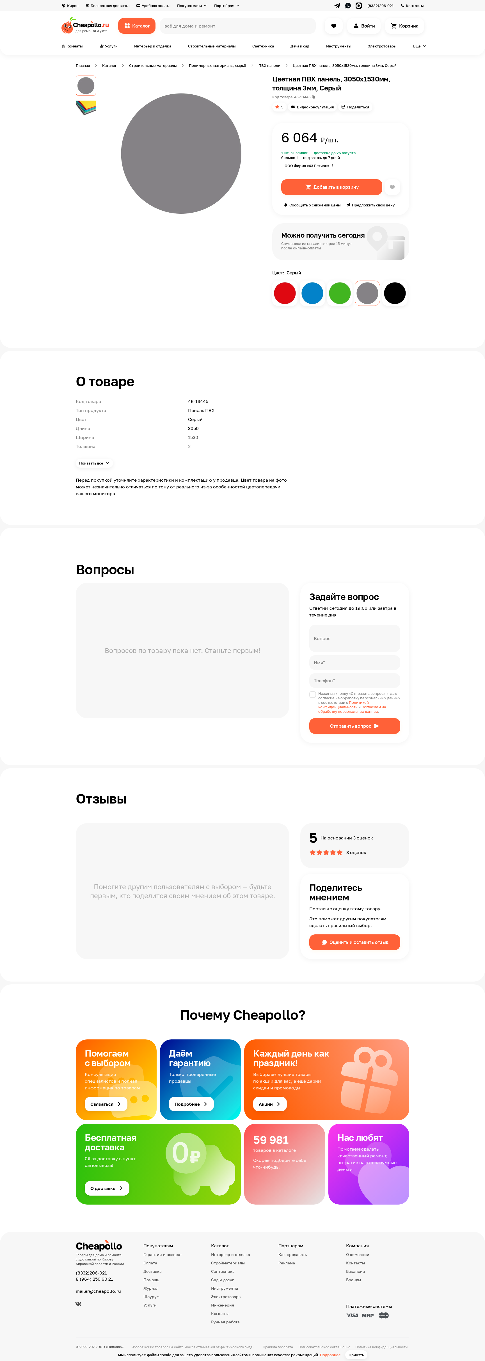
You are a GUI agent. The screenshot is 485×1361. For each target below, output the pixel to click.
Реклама (286, 1262)
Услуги (150, 1305)
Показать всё (91, 463)
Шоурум (151, 1296)
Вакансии (355, 1271)
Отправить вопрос (350, 726)
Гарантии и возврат (162, 1254)
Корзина (408, 26)
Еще (417, 46)
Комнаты (219, 1313)
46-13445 (302, 97)
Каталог (141, 26)
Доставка (152, 1271)
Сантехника (263, 46)
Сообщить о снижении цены (314, 205)
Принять (356, 1355)
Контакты (415, 5)
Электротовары (382, 46)
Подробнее (330, 1355)
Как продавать (292, 1254)
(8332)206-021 (380, 5)
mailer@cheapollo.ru (98, 1291)
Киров (72, 5)
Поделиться (358, 107)
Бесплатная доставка (110, 5)
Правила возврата (278, 1347)
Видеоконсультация (315, 107)
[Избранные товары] (334, 26)
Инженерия (222, 1305)
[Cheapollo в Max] (358, 5)
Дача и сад (299, 46)
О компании (357, 1254)
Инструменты (338, 46)
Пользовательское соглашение (324, 1347)
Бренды (353, 1279)
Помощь (151, 1279)
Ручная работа (225, 1321)
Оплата (150, 1262)
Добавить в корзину (336, 187)
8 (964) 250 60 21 (94, 1279)
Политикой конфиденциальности (343, 704)
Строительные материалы (211, 46)
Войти (368, 26)
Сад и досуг (222, 1279)
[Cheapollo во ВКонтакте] (78, 1304)
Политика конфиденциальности (381, 1347)
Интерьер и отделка (152, 46)
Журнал (151, 1288)
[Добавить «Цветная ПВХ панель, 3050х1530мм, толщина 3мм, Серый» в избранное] (392, 187)
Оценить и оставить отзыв (359, 942)
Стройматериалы (228, 1262)
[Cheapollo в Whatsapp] (348, 5)
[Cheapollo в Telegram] (337, 5)
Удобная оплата (156, 5)
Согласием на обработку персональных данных (352, 709)
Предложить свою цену (373, 205)
